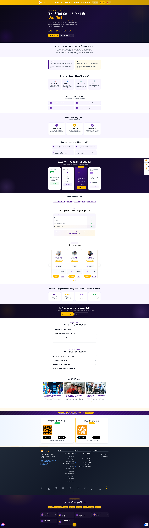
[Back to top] (74, 524)
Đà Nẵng (65, 507)
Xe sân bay (66, 471)
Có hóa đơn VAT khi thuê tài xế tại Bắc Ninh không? (64, 368)
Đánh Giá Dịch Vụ (82, 462)
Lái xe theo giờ (66, 454)
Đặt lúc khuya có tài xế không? (60, 340)
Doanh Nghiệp (56, 488)
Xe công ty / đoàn (66, 468)
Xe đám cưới (66, 465)
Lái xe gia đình (66, 459)
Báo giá (94, 186)
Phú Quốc (91, 507)
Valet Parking (66, 478)
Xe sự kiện (66, 466)
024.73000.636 (44, 464)
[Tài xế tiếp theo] (99, 265)
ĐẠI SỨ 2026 (107, 488)
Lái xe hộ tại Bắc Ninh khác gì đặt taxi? (61, 364)
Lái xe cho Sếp (66, 458)
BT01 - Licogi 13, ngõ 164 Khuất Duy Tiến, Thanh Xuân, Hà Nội (48, 461)
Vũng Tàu (98, 507)
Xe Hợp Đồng (49, 488)
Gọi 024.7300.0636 (82, 314)
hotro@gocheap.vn (45, 463)
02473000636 (62, 271)
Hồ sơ (63, 276)
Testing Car (66, 479)
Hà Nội (50, 507)
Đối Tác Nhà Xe (83, 455)
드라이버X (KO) (100, 488)
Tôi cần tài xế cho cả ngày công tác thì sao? (62, 337)
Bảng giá (85, 488)
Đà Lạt (85, 507)
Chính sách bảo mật (100, 456)
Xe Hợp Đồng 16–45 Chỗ (66, 463)
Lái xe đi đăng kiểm (66, 461)
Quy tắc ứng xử (100, 458)
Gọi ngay (56, 276)
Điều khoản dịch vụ (100, 453)
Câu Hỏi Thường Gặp (83, 458)
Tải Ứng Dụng (66, 481)
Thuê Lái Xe (42, 488)
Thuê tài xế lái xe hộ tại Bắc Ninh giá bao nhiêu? (63, 356)
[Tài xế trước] (49, 265)
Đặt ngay (54, 183)
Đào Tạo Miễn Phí (83, 457)
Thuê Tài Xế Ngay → (67, 35)
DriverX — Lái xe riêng (66, 453)
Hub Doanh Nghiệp (66, 473)
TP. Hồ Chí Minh (57, 507)
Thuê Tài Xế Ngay (68, 314)
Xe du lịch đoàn (66, 469)
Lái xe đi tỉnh (66, 456)
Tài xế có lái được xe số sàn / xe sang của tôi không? (64, 333)
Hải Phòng (72, 507)
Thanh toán (78, 488)
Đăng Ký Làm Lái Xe (83, 453)
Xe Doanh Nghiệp (66, 475)
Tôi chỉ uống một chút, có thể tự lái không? (62, 329)
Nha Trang (79, 507)
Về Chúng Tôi (83, 464)
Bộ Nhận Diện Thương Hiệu (83, 466)
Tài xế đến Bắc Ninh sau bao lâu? (60, 360)
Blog (83, 460)
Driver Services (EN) (92, 488)
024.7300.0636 (54, 35)
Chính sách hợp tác (100, 454)
